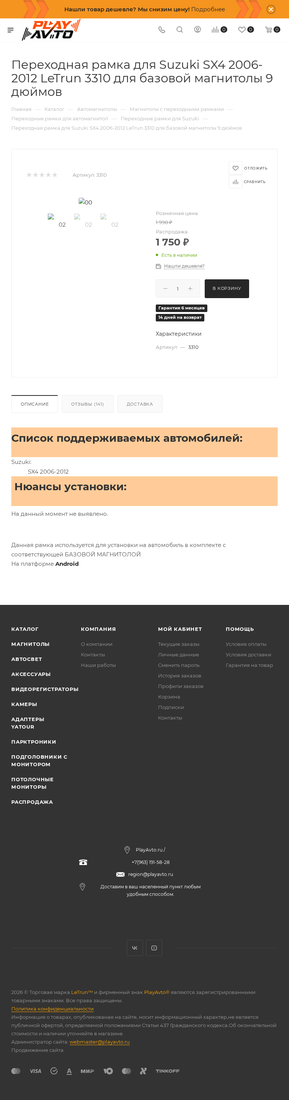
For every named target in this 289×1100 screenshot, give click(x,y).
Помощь (240, 629)
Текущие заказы (178, 644)
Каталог (25, 629)
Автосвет (26, 659)
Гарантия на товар (249, 665)
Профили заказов (181, 686)
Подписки (171, 707)
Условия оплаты (246, 644)
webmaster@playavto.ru (100, 1042)
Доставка (140, 404)
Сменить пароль (178, 665)
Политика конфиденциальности (52, 1009)
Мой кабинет (180, 629)
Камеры (24, 704)
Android (67, 563)
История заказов (179, 676)
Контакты (93, 655)
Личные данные (178, 655)
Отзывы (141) (87, 404)
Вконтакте (135, 948)
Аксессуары (31, 674)
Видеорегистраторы (45, 689)
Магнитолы (30, 644)
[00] (85, 202)
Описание (35, 404)
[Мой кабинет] (197, 30)
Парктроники (33, 742)
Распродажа (32, 802)
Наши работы (98, 665)
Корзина (169, 697)
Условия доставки (248, 655)
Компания (98, 629)
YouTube (154, 948)
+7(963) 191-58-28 (151, 862)
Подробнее (208, 9)
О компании (97, 644)
